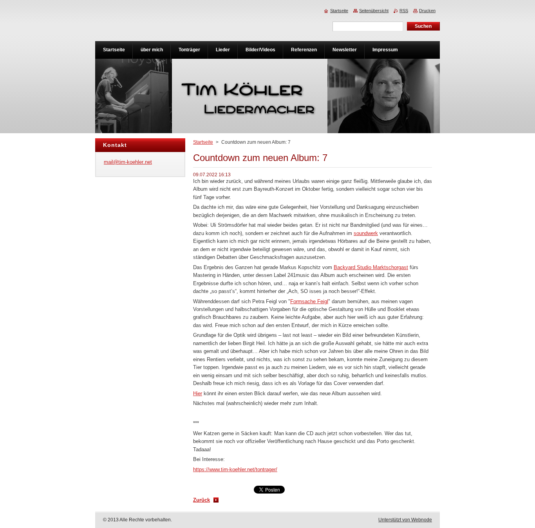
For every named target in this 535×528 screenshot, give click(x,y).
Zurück (201, 500)
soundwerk (366, 233)
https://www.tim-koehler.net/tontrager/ (235, 469)
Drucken (427, 10)
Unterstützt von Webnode (405, 519)
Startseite (203, 142)
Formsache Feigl (309, 301)
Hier (197, 393)
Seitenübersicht (374, 10)
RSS (403, 10)
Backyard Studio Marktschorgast (371, 267)
